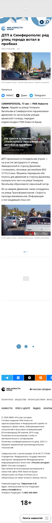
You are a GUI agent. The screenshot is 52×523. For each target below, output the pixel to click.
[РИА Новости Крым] (12, 28)
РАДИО (37, 408)
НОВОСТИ (6, 408)
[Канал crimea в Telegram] (6, 378)
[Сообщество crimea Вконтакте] (18, 378)
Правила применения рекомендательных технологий (22, 446)
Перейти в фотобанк (42, 82)
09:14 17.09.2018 (8, 49)
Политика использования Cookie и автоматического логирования (19, 437)
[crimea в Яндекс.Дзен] (29, 378)
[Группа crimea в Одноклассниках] (40, 378)
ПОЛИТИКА (7, 399)
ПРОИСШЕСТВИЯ (36, 399)
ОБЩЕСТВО (20, 399)
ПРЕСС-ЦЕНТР (22, 408)
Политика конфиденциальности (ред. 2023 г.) (24, 441)
